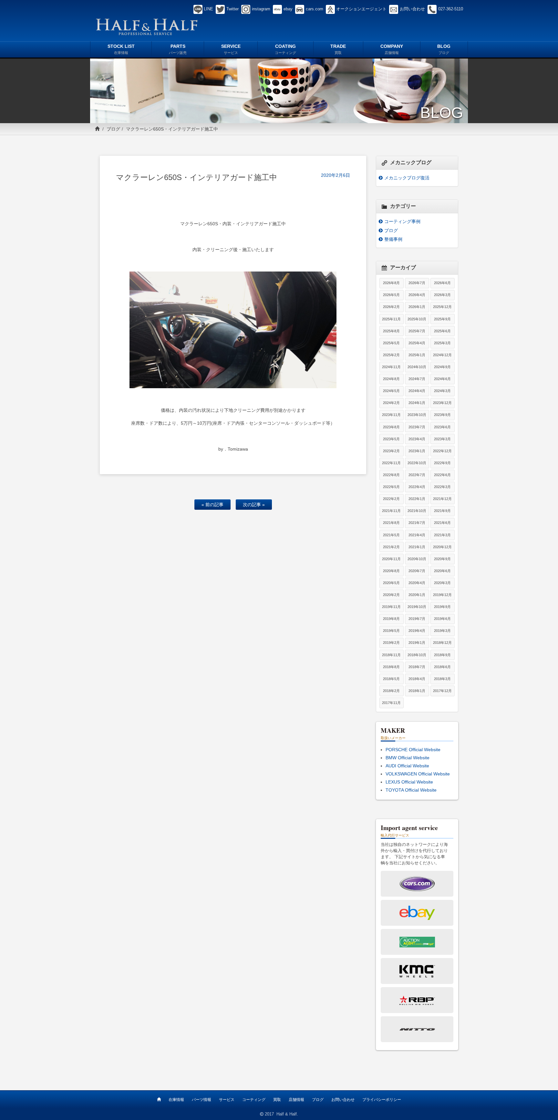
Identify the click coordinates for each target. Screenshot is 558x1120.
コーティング (253, 1099)
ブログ (113, 129)
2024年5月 (391, 391)
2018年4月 (416, 679)
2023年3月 (442, 439)
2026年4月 (416, 295)
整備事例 (393, 239)
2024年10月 (417, 367)
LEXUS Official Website (409, 781)
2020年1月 (416, 595)
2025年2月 (391, 355)
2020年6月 (442, 571)
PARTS (178, 49)
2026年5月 (391, 295)
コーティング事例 (402, 221)
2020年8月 (391, 571)
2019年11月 (391, 607)
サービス (226, 1099)
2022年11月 (391, 463)
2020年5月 (391, 583)
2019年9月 (442, 607)
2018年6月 (442, 667)
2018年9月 (442, 655)
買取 (277, 1099)
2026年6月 (442, 283)
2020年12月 (442, 547)
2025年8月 (391, 331)
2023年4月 (416, 439)
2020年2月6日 (335, 175)
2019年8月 (391, 619)
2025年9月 (442, 319)
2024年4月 (416, 391)
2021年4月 (416, 535)
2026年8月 (391, 283)
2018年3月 (442, 679)
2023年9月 (442, 415)
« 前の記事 (212, 504)
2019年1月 (416, 643)
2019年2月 (391, 643)
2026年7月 (416, 283)
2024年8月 (391, 379)
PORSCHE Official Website (413, 749)
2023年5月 (391, 439)
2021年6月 (442, 523)
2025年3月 (442, 343)
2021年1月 (416, 547)
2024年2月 (391, 403)
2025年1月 (416, 355)
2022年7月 (416, 475)
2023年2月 (391, 451)
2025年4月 (416, 343)
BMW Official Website (407, 757)
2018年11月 (391, 655)
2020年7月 (416, 571)
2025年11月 (391, 319)
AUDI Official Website (407, 765)
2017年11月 (391, 703)
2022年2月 (391, 499)
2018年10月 (417, 655)
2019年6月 (442, 619)
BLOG (443, 49)
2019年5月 (391, 631)
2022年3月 (442, 487)
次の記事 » (254, 504)
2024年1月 (416, 403)
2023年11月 (391, 415)
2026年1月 (416, 307)
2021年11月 (391, 511)
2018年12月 (442, 643)
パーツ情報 (201, 1099)
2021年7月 (416, 523)
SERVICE (231, 49)
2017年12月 (442, 691)
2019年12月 (442, 595)
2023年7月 (416, 427)
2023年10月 (417, 415)
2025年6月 (442, 331)
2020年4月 (416, 583)
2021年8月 (391, 523)
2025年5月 (391, 343)
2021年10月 (417, 511)
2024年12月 (442, 355)
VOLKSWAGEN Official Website (418, 773)
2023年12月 (442, 403)
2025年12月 (442, 307)
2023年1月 (416, 451)
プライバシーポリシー (381, 1099)
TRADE (338, 49)
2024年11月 (391, 367)
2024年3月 (442, 391)
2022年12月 (442, 451)
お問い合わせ (343, 1099)
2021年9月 (442, 511)
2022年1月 (416, 499)
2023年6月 (442, 427)
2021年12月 (442, 499)
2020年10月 (417, 559)
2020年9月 (442, 559)
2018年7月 (416, 667)
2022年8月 (391, 475)
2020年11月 (391, 559)
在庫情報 (176, 1099)
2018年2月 (391, 691)
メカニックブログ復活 (406, 177)
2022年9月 (442, 463)
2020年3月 (442, 583)
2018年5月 (391, 679)
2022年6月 (442, 475)
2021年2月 (391, 547)
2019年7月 (416, 619)
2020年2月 (391, 595)
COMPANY (391, 49)
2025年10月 (417, 319)
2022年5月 (391, 487)
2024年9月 (442, 367)
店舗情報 (296, 1099)
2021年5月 (391, 535)
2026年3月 (442, 295)
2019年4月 (416, 631)
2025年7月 (416, 331)
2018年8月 (391, 667)
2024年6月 (442, 379)
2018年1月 (416, 691)
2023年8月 (391, 427)
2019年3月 (442, 631)
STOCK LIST (121, 49)
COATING (285, 49)
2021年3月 (442, 535)
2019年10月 (417, 607)
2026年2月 (391, 307)
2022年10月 (417, 463)
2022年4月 (416, 487)
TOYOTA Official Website (411, 790)
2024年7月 (416, 379)
